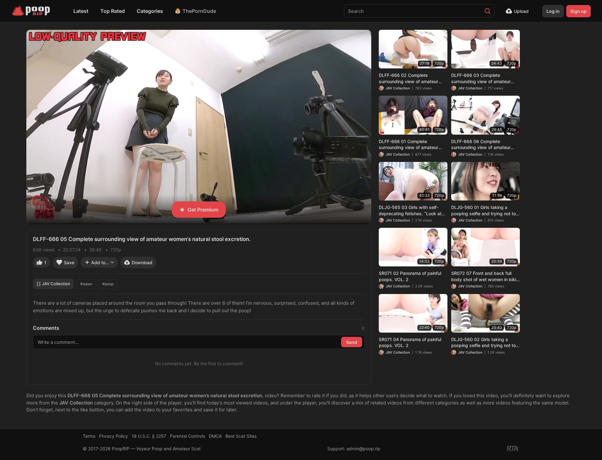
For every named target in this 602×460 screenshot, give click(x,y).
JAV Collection (56, 283)
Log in (553, 11)
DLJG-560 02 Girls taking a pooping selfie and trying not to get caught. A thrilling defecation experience (485, 343)
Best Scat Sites (240, 436)
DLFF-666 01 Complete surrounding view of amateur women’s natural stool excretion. (412, 145)
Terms (89, 436)
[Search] (487, 11)
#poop (108, 283)
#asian (86, 283)
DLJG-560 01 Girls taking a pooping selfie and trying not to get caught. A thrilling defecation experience (485, 211)
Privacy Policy (113, 436)
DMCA (215, 436)
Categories (150, 11)
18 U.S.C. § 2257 (149, 436)
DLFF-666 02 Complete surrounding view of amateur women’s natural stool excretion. (412, 78)
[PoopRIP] (31, 11)
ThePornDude (199, 11)
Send (351, 342)
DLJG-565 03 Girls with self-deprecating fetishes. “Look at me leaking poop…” (410, 211)
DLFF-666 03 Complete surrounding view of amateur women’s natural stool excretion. (484, 78)
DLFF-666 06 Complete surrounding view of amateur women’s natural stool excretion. (484, 145)
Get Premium (202, 209)
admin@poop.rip (363, 448)
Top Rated (112, 11)
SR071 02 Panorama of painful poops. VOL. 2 (410, 276)
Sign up (578, 11)
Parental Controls (187, 436)
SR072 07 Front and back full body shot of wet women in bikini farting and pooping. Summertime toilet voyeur (485, 276)
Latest (80, 11)
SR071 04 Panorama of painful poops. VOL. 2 (410, 342)
